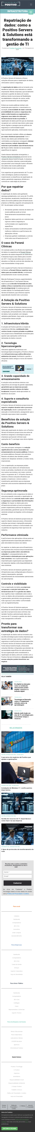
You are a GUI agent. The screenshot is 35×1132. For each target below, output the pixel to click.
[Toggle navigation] (31, 4)
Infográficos (5, 846)
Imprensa (16, 1073)
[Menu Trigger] (30, 12)
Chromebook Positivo (16, 1048)
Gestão (3, 754)
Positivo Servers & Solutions (10, 157)
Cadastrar (17, 883)
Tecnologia (20, 754)
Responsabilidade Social (17, 1080)
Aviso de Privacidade (17, 1096)
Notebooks (16, 919)
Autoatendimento (16, 936)
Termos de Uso (4, 1106)
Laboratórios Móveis (17, 1038)
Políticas (23, 1106)
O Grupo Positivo (17, 1086)
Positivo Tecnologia (15, 48)
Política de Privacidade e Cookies (18, 893)
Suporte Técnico (16, 1013)
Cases (16, 1006)
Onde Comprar (16, 932)
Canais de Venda (16, 964)
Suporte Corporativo (17, 971)
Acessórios (16, 929)
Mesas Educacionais (17, 1031)
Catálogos (17, 1003)
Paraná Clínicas (25, 252)
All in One (16, 926)
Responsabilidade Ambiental (16, 1083)
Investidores (16, 1076)
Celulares (16, 916)
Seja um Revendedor (17, 974)
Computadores (16, 922)
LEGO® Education (16, 1041)
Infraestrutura (17, 11)
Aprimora (16, 1044)
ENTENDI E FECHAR (9, 1128)
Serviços (16, 968)
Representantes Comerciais (17, 1009)
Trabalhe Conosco (16, 1090)
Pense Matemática (16, 1035)
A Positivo (17, 1070)
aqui (26, 1121)
